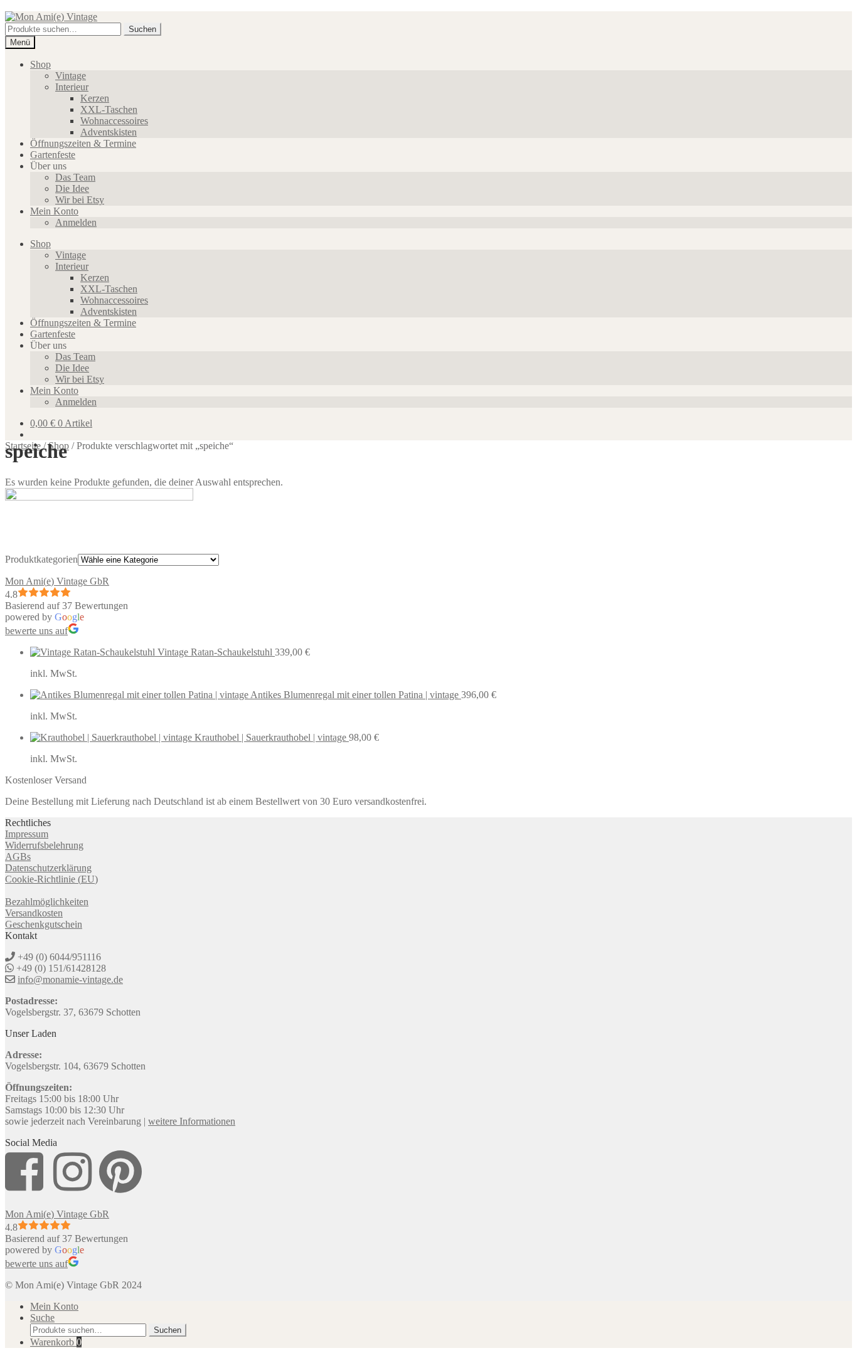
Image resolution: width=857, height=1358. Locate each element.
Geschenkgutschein (43, 924)
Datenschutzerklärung (48, 867)
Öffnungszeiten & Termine (83, 143)
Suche (42, 1317)
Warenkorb (56, 1342)
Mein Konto (54, 211)
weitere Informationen (191, 1121)
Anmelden (76, 222)
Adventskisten (108, 132)
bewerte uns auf (36, 630)
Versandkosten (34, 913)
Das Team (75, 177)
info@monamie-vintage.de (70, 979)
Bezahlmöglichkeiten (46, 901)
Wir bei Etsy (79, 199)
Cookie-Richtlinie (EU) (51, 879)
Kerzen (94, 98)
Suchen (142, 29)
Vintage (70, 75)
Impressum (26, 834)
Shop (40, 64)
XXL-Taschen (108, 109)
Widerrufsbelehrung (44, 845)
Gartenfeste (52, 154)
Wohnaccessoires (114, 120)
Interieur (71, 87)
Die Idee (72, 188)
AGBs (18, 856)
